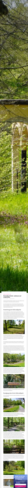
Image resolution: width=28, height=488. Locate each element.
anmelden (20, 486)
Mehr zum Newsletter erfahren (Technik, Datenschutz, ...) (20, 487)
